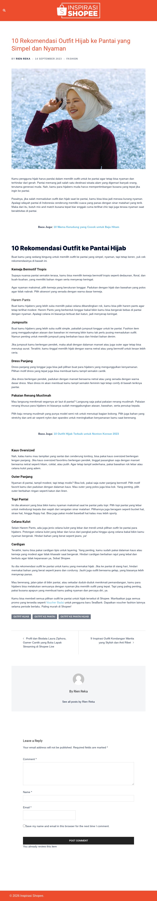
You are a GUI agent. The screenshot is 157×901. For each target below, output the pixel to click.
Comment (30, 759)
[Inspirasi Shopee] (78, 10)
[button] (4, 10)
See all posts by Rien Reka (78, 701)
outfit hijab (21, 616)
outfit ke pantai (44, 616)
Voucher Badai (55, 602)
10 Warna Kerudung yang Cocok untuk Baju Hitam (86, 226)
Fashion (72, 58)
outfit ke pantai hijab (75, 616)
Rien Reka (23, 58)
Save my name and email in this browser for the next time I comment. (67, 826)
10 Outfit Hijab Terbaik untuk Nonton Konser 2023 (86, 433)
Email (27, 807)
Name (27, 792)
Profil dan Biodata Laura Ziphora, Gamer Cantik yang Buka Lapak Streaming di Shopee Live (44, 642)
